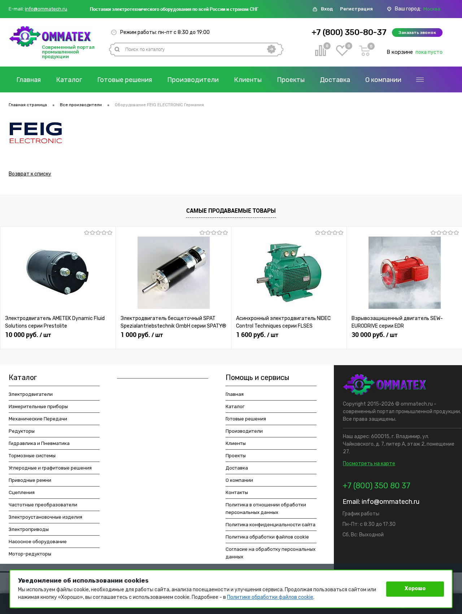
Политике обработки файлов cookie (270, 597)
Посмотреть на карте (369, 464)
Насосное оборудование (38, 541)
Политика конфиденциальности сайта (270, 524)
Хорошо (415, 588)
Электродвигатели (31, 394)
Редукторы (22, 431)
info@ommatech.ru (46, 9)
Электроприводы (29, 529)
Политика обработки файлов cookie (267, 537)
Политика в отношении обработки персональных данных (266, 508)
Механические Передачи (38, 418)
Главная (28, 80)
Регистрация (356, 9)
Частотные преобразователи (43, 504)
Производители (193, 80)
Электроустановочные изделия (45, 517)
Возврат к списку (30, 174)
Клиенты (248, 80)
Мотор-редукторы (30, 554)
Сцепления (22, 492)
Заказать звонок (417, 32)
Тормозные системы (32, 455)
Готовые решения (124, 80)
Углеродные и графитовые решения (50, 468)
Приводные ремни (30, 480)
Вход (327, 9)
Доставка (335, 80)
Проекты (291, 80)
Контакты (237, 492)
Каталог (69, 80)
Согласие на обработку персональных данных (270, 552)
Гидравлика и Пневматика (39, 443)
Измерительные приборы (38, 406)
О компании (383, 80)
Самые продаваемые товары (231, 211)
